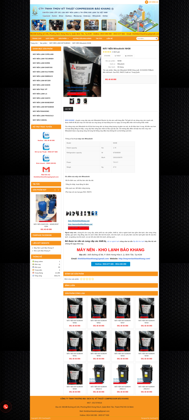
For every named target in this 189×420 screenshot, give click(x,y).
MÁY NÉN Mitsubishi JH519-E (146, 388)
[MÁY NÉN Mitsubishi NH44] (146, 308)
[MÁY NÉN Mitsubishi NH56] (75, 308)
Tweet (118, 56)
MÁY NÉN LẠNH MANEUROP (43, 102)
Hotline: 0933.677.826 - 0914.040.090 (110, 264)
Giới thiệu (50, 38)
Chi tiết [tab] (68, 109)
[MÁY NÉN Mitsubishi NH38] (82, 72)
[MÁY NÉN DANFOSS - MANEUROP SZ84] (46, 208)
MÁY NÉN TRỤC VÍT (40, 89)
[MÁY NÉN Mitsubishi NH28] (75, 374)
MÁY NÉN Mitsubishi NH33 (123, 355)
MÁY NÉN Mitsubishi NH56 (75, 322)
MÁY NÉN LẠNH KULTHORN (43, 72)
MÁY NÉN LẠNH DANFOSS (42, 67)
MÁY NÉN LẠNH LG (40, 94)
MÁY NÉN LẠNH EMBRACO (43, 76)
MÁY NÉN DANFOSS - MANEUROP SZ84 (46, 225)
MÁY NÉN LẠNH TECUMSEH (43, 59)
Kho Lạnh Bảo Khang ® (42, 251)
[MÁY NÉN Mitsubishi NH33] (122, 341)
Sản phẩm (63, 38)
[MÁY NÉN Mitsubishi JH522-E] (98, 374)
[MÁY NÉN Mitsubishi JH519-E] (146, 374)
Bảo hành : (112, 67)
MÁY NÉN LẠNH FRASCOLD (43, 116)
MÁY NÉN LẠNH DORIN (41, 63)
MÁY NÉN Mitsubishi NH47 (123, 322)
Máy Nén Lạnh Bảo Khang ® (44, 248)
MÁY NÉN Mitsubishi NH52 (99, 322)
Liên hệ (110, 38)
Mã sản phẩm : (111, 61)
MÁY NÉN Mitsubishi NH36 (99, 355)
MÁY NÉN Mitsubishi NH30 (146, 355)
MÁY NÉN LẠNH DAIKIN (41, 85)
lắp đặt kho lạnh (139, 241)
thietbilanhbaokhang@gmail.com (93, 259)
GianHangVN (154, 418)
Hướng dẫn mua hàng (82, 38)
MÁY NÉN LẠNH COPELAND (43, 54)
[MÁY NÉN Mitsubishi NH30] (146, 341)
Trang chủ (36, 38)
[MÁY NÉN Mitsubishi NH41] (75, 341)
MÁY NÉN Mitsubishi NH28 (75, 388)
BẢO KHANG (69, 120)
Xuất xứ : (113, 64)
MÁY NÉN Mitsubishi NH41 (75, 355)
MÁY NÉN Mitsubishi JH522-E (99, 388)
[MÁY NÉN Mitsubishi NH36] (98, 341)
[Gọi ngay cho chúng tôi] (5, 406)
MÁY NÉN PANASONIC (41, 111)
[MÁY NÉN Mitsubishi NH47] (122, 308)
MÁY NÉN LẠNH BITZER (42, 80)
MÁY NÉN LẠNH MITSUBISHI (43, 107)
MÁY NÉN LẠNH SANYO (41, 98)
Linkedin (129, 56)
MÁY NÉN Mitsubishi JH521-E (123, 388)
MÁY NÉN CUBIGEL (40, 120)
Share (107, 56)
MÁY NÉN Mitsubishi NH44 (146, 322)
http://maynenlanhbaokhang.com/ (134, 259)
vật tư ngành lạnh (113, 241)
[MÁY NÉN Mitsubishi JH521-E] (122, 374)
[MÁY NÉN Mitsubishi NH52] (98, 308)
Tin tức (99, 38)
